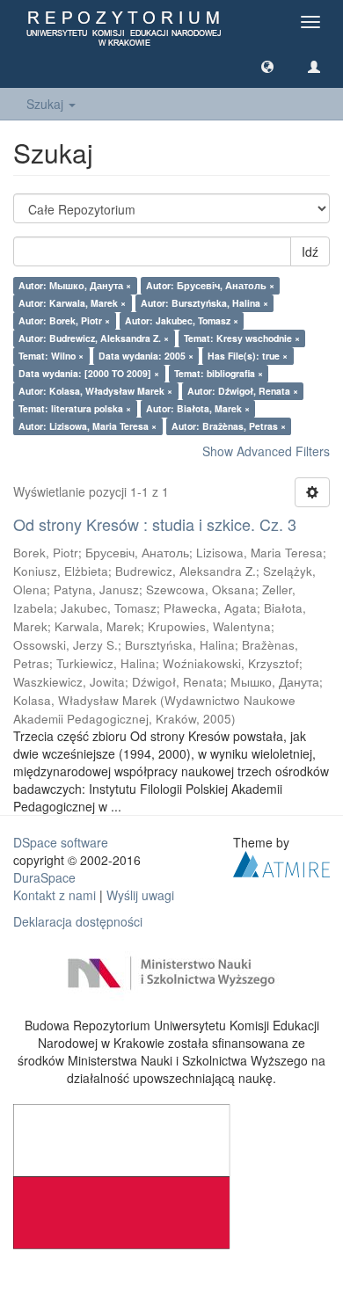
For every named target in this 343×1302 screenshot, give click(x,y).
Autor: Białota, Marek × (198, 408)
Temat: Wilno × (51, 355)
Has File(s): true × (248, 355)
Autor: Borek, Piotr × (64, 320)
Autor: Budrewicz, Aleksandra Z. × (93, 338)
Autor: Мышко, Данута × (74, 285)
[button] (267, 66)
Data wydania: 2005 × (146, 355)
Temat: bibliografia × (218, 373)
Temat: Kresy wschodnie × (242, 338)
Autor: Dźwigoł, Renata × (242, 390)
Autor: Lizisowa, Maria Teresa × (87, 426)
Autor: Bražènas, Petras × (229, 426)
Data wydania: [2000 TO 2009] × (88, 373)
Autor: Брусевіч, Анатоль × (210, 285)
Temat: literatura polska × (74, 408)
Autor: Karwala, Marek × (72, 302)
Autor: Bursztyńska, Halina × (204, 302)
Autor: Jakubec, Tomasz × (181, 320)
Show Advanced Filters (266, 451)
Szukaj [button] (46, 104)
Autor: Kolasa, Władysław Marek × (95, 390)
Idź (310, 251)
